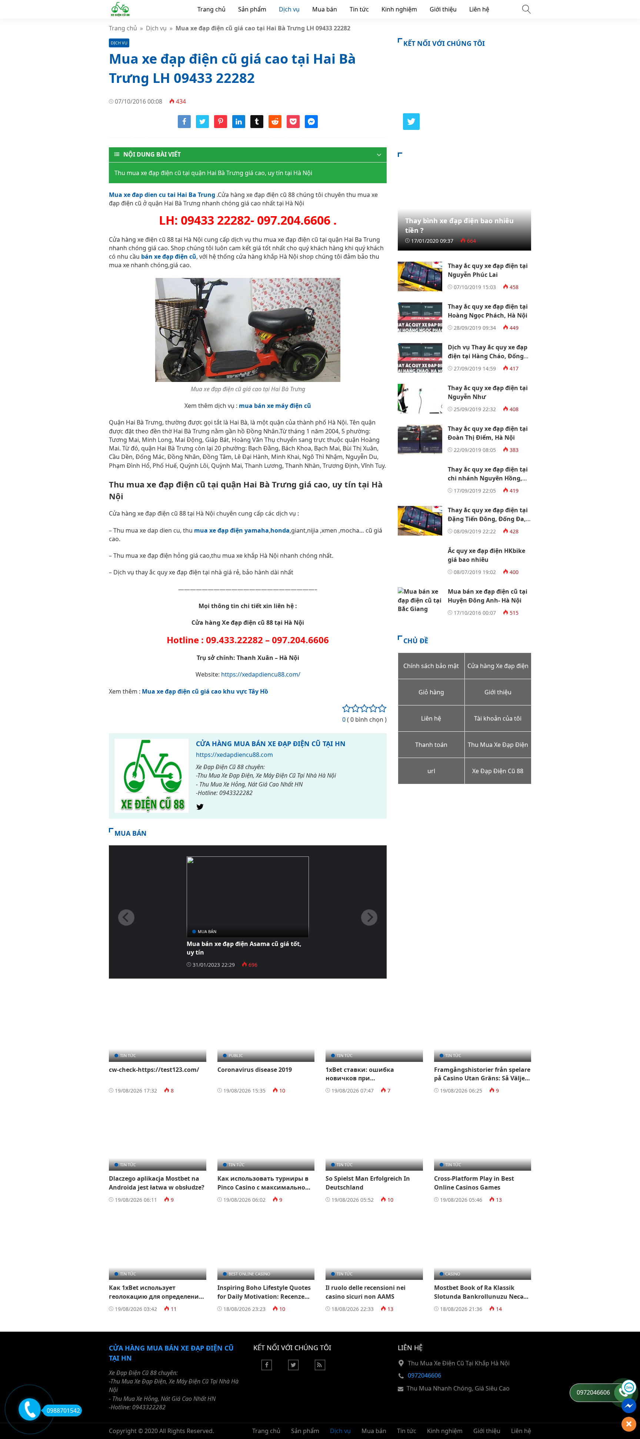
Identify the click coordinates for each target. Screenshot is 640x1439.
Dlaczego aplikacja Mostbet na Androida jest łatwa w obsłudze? (156, 1182)
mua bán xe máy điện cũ (275, 406)
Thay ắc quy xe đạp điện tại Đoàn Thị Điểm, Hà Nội (488, 433)
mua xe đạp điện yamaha (231, 530)
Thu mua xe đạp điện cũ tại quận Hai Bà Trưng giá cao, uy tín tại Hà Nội (213, 173)
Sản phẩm (252, 9)
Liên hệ (479, 9)
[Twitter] (200, 809)
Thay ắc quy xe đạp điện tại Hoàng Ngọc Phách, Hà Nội (488, 310)
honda (280, 530)
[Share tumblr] (256, 126)
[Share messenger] (311, 126)
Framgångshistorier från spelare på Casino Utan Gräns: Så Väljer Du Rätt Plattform (482, 1078)
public (236, 1055)
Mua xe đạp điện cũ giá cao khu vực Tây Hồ (205, 691)
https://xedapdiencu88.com (234, 755)
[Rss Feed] (320, 1368)
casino (452, 1274)
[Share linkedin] (238, 126)
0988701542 (63, 1410)
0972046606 (424, 1375)
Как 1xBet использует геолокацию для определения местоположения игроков (155, 1296)
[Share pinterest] (220, 126)
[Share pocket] (293, 126)
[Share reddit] (275, 126)
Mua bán (324, 9)
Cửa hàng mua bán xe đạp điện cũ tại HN (271, 743)
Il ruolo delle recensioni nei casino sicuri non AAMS (366, 1292)
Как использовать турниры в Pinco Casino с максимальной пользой (263, 1187)
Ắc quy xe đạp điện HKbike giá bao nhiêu (486, 555)
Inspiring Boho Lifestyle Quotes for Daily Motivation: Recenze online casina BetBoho (264, 1296)
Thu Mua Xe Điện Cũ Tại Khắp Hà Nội (459, 1363)
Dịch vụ (289, 9)
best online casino (249, 1274)
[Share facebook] (184, 126)
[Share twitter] (202, 126)
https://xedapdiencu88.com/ (260, 674)
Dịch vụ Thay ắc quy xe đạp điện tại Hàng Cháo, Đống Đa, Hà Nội (487, 356)
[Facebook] (266, 1368)
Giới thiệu (443, 9)
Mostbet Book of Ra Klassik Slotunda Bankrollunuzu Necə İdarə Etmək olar (478, 1296)
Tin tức (359, 9)
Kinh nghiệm (399, 9)
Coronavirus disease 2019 (254, 1070)
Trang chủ (211, 9)
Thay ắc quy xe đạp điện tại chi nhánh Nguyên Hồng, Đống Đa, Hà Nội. (488, 478)
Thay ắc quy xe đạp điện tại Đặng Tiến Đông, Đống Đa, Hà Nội (488, 518)
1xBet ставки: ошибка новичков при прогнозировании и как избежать (363, 1083)
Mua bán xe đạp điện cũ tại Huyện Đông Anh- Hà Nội (487, 595)
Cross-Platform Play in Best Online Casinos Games (474, 1182)
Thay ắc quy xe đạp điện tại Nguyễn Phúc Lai (488, 270)
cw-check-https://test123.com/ (154, 1070)
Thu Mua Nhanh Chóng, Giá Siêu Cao (458, 1388)
